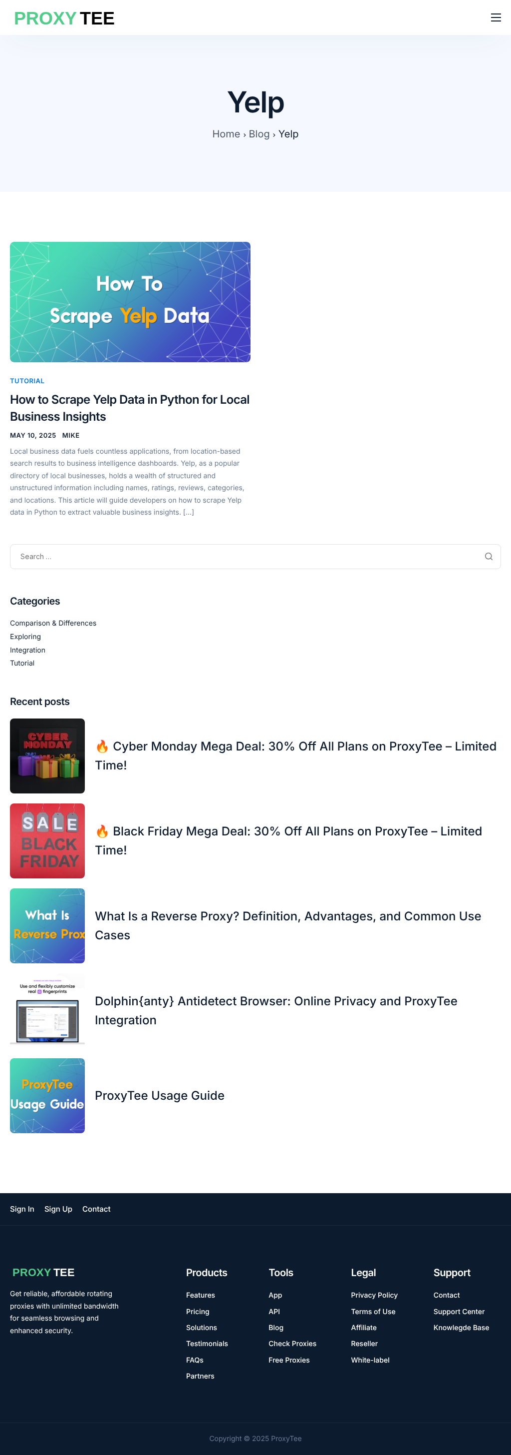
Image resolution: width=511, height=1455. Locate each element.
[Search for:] (255, 557)
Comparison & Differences (53, 623)
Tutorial (27, 381)
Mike (71, 436)
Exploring (25, 637)
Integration (27, 650)
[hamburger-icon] (496, 17)
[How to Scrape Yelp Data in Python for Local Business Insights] (130, 301)
